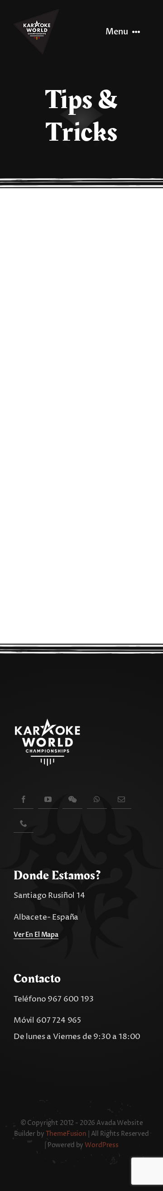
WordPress (102, 1145)
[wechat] (72, 799)
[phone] (24, 823)
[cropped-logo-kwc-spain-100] (36, 12)
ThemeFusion (66, 1133)
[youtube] (48, 799)
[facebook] (24, 799)
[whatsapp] (97, 799)
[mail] (121, 799)
